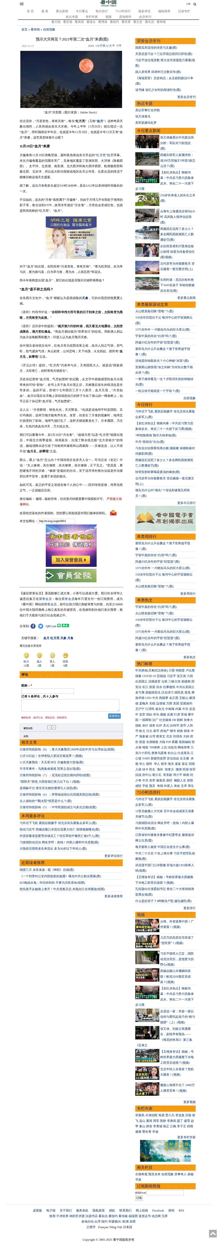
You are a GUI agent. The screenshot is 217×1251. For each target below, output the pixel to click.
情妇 (149, 714)
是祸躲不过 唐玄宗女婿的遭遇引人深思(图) (48, 788)
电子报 (50, 1210)
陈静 (163, 1121)
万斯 (169, 703)
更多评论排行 (113, 856)
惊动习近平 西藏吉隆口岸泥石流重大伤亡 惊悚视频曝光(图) (60, 829)
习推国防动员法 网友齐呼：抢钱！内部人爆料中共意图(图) (59, 842)
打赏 (102, 45)
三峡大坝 (174, 681)
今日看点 (82, 11)
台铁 (164, 681)
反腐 (170, 714)
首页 (24, 29)
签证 (185, 764)
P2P (168, 742)
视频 (108, 16)
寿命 (177, 786)
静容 (149, 1126)
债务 (152, 725)
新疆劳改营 (158, 758)
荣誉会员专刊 (148, 41)
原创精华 (125, 16)
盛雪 (187, 1121)
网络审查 (184, 747)
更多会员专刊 (186, 97)
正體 (188, 4)
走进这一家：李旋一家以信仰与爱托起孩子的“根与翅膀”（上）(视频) (177, 1017)
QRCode (51, 626)
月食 (41, 185)
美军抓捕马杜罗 (146, 122)
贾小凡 (169, 1115)
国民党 (179, 692)
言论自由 (173, 758)
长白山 (172, 753)
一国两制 (145, 720)
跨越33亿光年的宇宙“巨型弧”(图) (157, 342)
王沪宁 (139, 709)
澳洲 (179, 769)
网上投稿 (142, 1210)
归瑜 (188, 1115)
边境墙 (160, 703)
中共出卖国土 (185, 687)
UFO (148, 698)
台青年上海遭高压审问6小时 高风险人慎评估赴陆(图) (177, 217)
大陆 (162, 742)
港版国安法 (153, 692)
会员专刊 (145, 16)
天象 (85, 298)
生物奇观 (141, 1174)
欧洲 (126, 1221)
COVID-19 (149, 676)
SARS (146, 758)
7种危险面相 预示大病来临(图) (155, 435)
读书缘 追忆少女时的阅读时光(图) (158, 90)
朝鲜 (180, 720)
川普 (172, 670)
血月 (100, 121)
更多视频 (189, 1102)
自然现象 (49, 29)
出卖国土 (141, 681)
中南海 (169, 709)
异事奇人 (180, 1174)
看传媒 (123, 1216)
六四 (190, 676)
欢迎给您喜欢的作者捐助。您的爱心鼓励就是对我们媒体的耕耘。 (64, 513)
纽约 (104, 1221)
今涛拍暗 (151, 1115)
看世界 (126, 22)
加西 (133, 1221)
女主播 (185, 758)
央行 (145, 725)
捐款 (112, 1210)
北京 (169, 736)
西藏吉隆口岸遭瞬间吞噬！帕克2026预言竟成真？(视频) (175, 976)
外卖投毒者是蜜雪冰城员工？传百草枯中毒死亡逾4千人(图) (60, 836)
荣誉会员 (45, 599)
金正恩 (173, 698)
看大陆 (56, 22)
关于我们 (66, 1210)
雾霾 (175, 742)
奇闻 (160, 786)
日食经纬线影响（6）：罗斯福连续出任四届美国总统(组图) (60, 794)
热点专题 (72, 16)
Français (103, 1227)
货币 (183, 725)
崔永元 (159, 709)
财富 (187, 731)
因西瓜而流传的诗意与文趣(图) (156, 47)
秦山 (142, 1126)
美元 (166, 725)
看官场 (67, 22)
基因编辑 (185, 742)
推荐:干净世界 (58, 1216)
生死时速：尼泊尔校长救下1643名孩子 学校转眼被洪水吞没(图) (177, 285)
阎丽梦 (163, 698)
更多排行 (189, 908)
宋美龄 (167, 775)
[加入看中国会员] (71, 566)
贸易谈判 (186, 703)
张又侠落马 (143, 116)
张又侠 (181, 676)
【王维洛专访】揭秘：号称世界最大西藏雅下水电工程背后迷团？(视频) (177, 1057)
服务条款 (82, 1210)
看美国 (79, 22)
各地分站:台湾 (91, 1221)
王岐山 (183, 698)
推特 (171, 1210)
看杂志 (103, 1216)
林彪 (186, 775)
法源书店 (91, 1216)
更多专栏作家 (186, 1137)
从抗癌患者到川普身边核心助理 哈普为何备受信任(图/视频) (177, 251)
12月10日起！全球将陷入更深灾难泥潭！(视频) (51, 756)
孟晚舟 (143, 703)
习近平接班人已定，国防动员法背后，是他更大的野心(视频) (177, 959)
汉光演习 (167, 692)
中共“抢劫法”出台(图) (149, 441)
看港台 (91, 22)
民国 (186, 769)
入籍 (138, 769)
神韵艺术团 (77, 1216)
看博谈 (102, 22)
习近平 (171, 676)
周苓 (156, 1121)
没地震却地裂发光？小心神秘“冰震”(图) (162, 360)
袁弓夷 (139, 692)
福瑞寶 (133, 1216)
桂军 (193, 769)
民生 (152, 769)
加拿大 (188, 720)
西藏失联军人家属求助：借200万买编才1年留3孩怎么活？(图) (177, 160)
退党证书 (145, 1216)
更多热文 (189, 657)
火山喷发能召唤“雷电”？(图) (154, 311)
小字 (118, 45)
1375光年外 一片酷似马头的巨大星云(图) (162, 329)
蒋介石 (157, 775)
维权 (145, 747)
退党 (187, 692)
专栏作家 (92, 16)
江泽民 (149, 709)
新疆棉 (186, 681)
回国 (192, 764)
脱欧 (138, 725)
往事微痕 (169, 687)
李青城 (157, 1126)
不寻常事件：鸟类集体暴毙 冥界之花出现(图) (50, 768)
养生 (191, 786)
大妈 (186, 736)
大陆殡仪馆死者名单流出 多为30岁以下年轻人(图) (53, 848)
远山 (142, 1121)
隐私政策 (99, 1210)
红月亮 (101, 155)
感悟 (138, 786)
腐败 (163, 714)
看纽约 (114, 22)
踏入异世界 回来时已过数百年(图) (158, 72)
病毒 (138, 676)
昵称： (26, 685)
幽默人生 (180, 780)
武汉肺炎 (161, 670)
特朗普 (180, 670)
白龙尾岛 (183, 753)
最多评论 (144, 11)
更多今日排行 (186, 503)
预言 (152, 786)
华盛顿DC (115, 1221)
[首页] (108, 5)
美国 (176, 703)
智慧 (190, 780)
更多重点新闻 (186, 298)
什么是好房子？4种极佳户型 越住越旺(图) (163, 901)
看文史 (137, 22)
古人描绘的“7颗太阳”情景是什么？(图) (46, 801)
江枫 (173, 1126)
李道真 (179, 1115)
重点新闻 (62, 11)
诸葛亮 (160, 780)
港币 (156, 731)
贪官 (142, 714)
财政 (180, 731)
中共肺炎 (141, 670)
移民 (149, 764)
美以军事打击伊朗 (147, 110)
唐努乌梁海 (159, 753)
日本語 (127, 1227)
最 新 (44, 11)
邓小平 (177, 775)
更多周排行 (188, 593)
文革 (184, 786)
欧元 (142, 731)
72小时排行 (123, 11)
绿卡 (145, 769)
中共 (155, 698)
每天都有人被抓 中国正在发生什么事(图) (162, 847)
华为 (156, 714)
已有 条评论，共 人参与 (39, 696)
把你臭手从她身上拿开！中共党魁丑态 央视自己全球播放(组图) (62, 889)
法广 (155, 720)
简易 (161, 1115)
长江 (145, 687)
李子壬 (181, 1126)
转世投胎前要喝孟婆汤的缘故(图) (157, 472)
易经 (169, 780)
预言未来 (154, 1174)
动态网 (156, 1216)
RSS (181, 1210)
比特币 (174, 725)
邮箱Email (140, 1192)
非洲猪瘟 (152, 742)
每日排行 (102, 11)
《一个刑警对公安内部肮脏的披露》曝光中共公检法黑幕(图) (60, 876)
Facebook (158, 1210)
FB (174, 720)
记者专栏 (184, 11)
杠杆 (159, 725)
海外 (160, 769)
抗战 (138, 775)
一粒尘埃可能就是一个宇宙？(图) (157, 391)
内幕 (178, 709)
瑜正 (166, 1126)
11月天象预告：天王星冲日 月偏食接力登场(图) (52, 762)
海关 (171, 764)
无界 (165, 1216)
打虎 (177, 714)
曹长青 (146, 1131)
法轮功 (172, 747)
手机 (145, 786)
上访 (164, 747)
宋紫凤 (139, 1115)
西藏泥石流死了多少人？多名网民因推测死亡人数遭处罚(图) (177, 234)
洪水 (159, 687)
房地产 (164, 731)
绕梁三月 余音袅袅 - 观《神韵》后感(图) (47, 869)
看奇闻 (161, 22)
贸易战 (161, 676)
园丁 (180, 1121)
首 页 (30, 11)
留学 (164, 764)
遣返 (178, 764)
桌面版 (37, 1210)
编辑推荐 (164, 11)
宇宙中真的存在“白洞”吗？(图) (156, 336)
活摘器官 (154, 681)
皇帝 (152, 780)
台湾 (152, 736)
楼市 (173, 731)
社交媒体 (165, 720)
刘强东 (177, 736)
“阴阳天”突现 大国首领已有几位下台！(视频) (50, 781)
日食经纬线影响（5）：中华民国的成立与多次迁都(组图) (58, 807)
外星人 (168, 786)
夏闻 (149, 1121)
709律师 (154, 747)
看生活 (149, 22)
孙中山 (146, 775)
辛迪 (155, 1131)
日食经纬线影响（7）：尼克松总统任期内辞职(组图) (55, 775)
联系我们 (125, 1210)
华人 (142, 764)
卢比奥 (190, 670)
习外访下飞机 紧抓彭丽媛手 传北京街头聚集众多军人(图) (58, 823)
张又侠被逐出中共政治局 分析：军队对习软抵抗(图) (177, 143)
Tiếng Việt (115, 1227)
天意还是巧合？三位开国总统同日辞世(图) (163, 54)
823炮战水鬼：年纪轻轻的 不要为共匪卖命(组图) (52, 882)
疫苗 (152, 687)
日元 (149, 731)
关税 (152, 703)
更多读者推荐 (113, 896)
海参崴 (143, 736)
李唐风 (171, 1121)
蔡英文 (160, 736)
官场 (184, 714)
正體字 (91, 1227)
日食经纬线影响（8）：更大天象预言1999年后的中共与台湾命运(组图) (67, 749)
